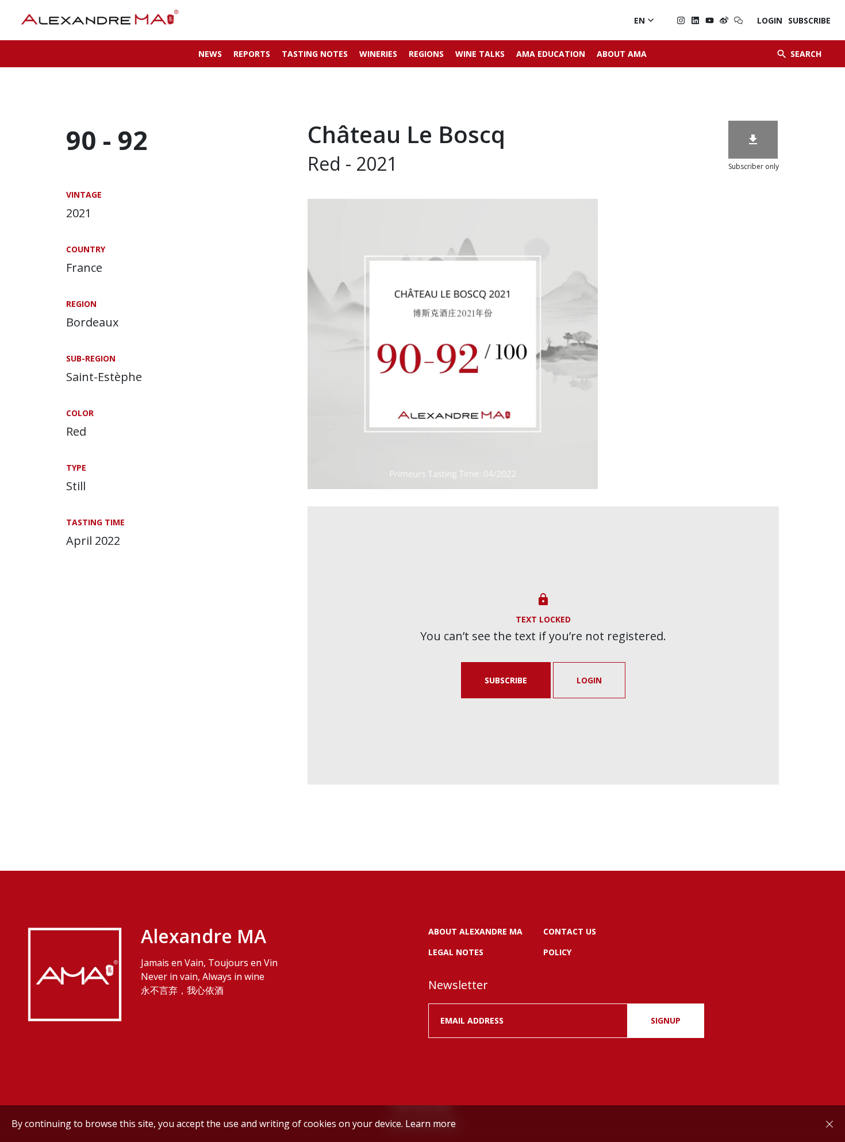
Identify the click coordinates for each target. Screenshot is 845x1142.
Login (769, 20)
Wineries (378, 53)
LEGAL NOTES (455, 952)
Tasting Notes (315, 53)
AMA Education (550, 53)
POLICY (557, 952)
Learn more (430, 1123)
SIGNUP (666, 1020)
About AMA (622, 53)
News (210, 53)
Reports (251, 53)
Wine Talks (480, 53)
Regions (426, 53)
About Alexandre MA (475, 931)
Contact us (569, 931)
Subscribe (809, 20)
